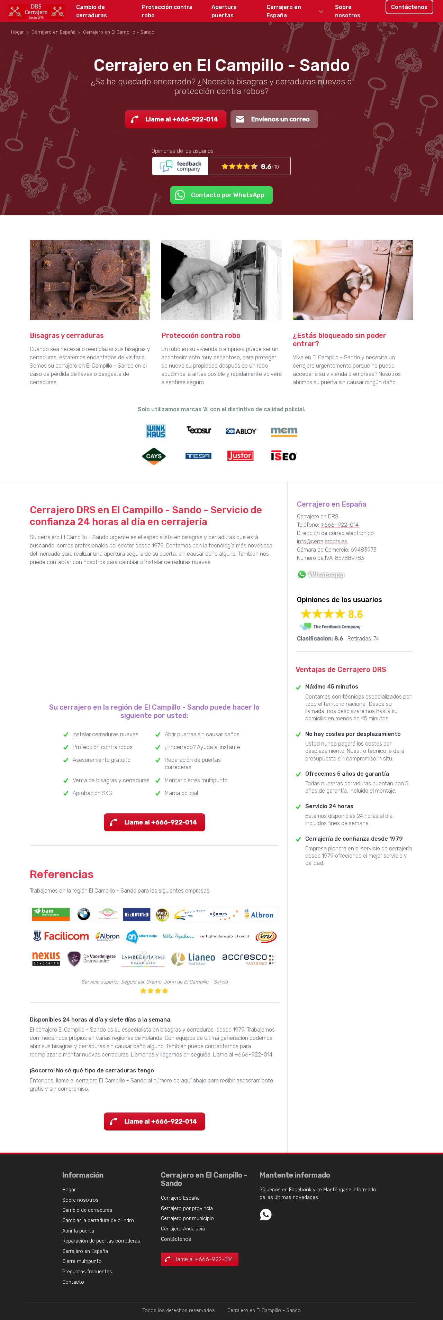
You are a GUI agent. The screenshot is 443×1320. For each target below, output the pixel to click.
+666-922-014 (339, 524)
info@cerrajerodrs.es (322, 541)
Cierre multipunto (82, 1261)
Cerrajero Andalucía (183, 1229)
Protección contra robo (167, 11)
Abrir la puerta (78, 1231)
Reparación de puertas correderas (101, 1241)
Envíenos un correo (280, 119)
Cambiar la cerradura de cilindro (98, 1221)
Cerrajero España (180, 1198)
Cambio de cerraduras (91, 11)
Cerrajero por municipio (187, 1218)
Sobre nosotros (347, 11)
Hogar (69, 1190)
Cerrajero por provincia (187, 1208)
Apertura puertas (224, 11)
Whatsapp (266, 1214)
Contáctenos (409, 7)
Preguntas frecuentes (87, 1272)
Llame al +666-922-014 (182, 119)
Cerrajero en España (283, 11)
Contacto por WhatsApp (227, 195)
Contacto (73, 1282)
